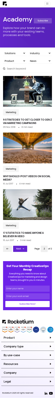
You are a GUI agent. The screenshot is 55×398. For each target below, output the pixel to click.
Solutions (10, 53)
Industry (35, 53)
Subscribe (43, 20)
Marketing (11, 112)
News (33, 60)
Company (10, 372)
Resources (11, 364)
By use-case (12, 355)
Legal (7, 381)
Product (9, 60)
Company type (14, 346)
